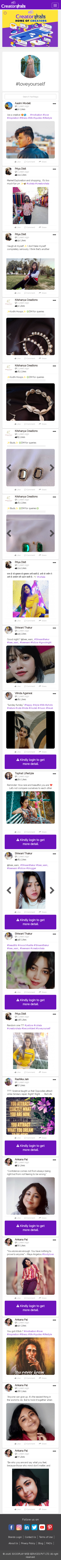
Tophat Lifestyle (24, 773)
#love (46, 115)
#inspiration (13, 118)
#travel (49, 708)
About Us (13, 1543)
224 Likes (21, 175)
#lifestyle (47, 118)
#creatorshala (42, 183)
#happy (28, 705)
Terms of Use (46, 1537)
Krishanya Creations (26, 299)
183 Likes (21, 859)
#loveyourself (43, 1028)
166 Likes (21, 1391)
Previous (9, 271)
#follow (34, 642)
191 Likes (21, 240)
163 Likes (21, 371)
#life (30, 118)
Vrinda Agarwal (23, 693)
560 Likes (22, 779)
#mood (22, 945)
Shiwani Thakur (23, 627)
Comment (30, 162)
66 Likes (21, 1245)
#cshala (31, 183)
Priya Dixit (20, 168)
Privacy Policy (28, 1543)
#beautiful (12, 945)
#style (36, 705)
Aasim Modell (23, 103)
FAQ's (49, 1543)
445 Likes (21, 634)
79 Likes (21, 1165)
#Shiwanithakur (41, 639)
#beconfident (28, 1028)
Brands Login (15, 1537)
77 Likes (21, 1457)
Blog (40, 1543)
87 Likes (21, 1085)
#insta (25, 708)
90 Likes (21, 109)
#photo (49, 705)
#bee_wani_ (13, 642)
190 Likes (21, 1325)
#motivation (36, 115)
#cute (18, 708)
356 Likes (21, 939)
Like (18, 162)
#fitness (24, 118)
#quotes (37, 118)
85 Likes (21, 437)
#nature (11, 708)
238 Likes (22, 1019)
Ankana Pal (21, 1159)
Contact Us (30, 1537)
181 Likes (21, 699)
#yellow (29, 1025)
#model (33, 708)
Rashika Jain (22, 1079)
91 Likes (21, 306)
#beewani (25, 642)
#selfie (29, 945)
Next (52, 271)
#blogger (31, 868)
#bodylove (48, 1254)
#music (41, 708)
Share (43, 162)
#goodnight (45, 642)
